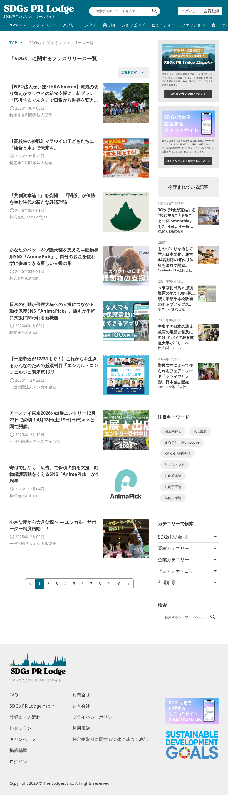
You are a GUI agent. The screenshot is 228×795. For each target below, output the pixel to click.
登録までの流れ (25, 717)
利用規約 (81, 728)
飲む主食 (200, 431)
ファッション (193, 24)
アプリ (68, 24)
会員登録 (211, 11)
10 (118, 583)
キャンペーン (22, 739)
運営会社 (81, 706)
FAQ (13, 695)
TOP (13, 42)
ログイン (189, 11)
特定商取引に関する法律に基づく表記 (110, 739)
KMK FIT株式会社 (177, 453)
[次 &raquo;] (128, 584)
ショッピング (133, 24)
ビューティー (163, 24)
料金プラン (20, 728)
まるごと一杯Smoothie (182, 442)
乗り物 (109, 24)
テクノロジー (44, 24)
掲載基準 (18, 750)
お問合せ (81, 695)
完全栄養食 (173, 431)
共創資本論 (173, 475)
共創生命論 (173, 497)
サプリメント (175, 464)
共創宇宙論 (173, 486)
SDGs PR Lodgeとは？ (32, 706)
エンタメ (88, 24)
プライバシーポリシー (94, 717)
